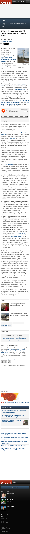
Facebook (5, 361)
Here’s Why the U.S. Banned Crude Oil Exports (14, 446)
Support (15, 487)
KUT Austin (11, 349)
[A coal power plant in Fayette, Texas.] (23, 55)
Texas (3, 20)
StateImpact (6, 2)
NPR (22, 1)
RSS (9, 361)
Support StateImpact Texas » (13, 359)
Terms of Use (4, 530)
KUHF (2, 521)
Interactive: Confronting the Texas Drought (15, 402)
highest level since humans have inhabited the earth (8, 59)
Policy (9, 325)
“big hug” (13, 138)
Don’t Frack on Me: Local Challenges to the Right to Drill (8, 338)
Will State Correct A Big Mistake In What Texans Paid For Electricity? (13, 416)
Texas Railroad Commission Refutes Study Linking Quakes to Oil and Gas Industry (13, 449)
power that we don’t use (14, 234)
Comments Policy (5, 528)
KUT (2, 517)
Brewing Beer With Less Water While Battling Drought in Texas (22, 338)
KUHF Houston (21, 349)
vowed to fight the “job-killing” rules (15, 103)
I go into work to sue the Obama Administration (15, 101)
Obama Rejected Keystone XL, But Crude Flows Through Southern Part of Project (14, 438)
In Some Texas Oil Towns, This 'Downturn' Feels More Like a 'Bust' (14, 411)
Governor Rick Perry (18, 323)
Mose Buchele (10, 351)
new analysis (8, 165)
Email (1, 44)
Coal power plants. (19, 89)
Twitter (2, 361)
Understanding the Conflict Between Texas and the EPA (19, 314)
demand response (16, 237)
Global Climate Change (6, 323)
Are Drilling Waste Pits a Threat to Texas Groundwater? (11, 420)
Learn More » (3, 359)
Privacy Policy (4, 531)
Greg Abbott (4, 325)
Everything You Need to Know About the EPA (17, 305)
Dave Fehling (4, 352)
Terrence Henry (7, 41)
